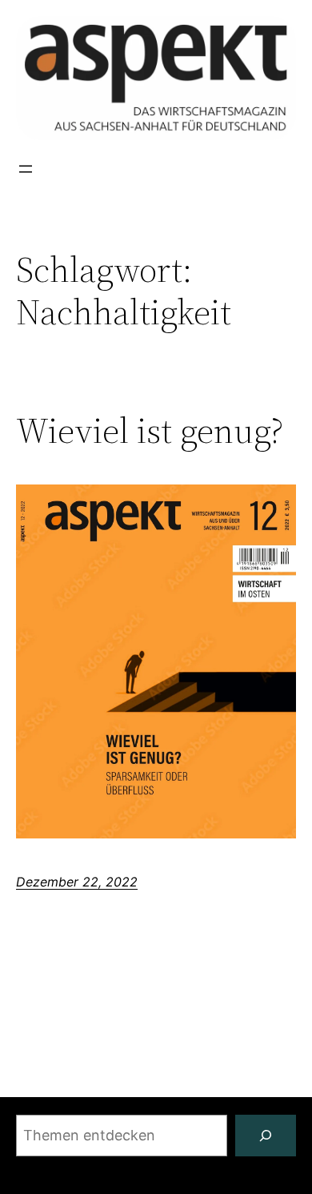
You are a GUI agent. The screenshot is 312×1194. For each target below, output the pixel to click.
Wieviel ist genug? (149, 431)
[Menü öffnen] (25, 169)
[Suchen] (265, 1135)
